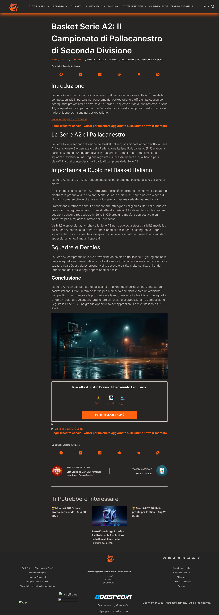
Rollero (98, 403)
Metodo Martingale (37, 572)
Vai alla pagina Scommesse (69, 119)
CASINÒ (109, 576)
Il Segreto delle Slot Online (38, 581)
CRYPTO (109, 579)
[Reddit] (119, 74)
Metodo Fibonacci (37, 577)
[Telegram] (138, 74)
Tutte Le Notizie (133, 6)
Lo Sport (75, 6)
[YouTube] (179, 558)
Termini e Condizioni (181, 581)
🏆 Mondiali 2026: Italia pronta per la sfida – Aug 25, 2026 (149, 512)
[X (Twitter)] (80, 74)
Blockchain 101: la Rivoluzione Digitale (37, 586)
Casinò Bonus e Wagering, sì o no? (37, 568)
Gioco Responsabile (181, 568)
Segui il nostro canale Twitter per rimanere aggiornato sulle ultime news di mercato (109, 126)
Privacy (181, 586)
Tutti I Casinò (37, 6)
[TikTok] (174, 558)
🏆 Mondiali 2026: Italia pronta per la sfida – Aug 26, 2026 (69, 512)
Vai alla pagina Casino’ (69, 428)
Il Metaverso (94, 6)
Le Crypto (57, 6)
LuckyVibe (111, 403)
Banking (113, 6)
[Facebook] (61, 74)
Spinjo (122, 404)
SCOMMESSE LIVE (158, 6)
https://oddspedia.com (112, 611)
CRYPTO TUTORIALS (182, 6)
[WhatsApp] (158, 74)
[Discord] (193, 558)
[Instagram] (169, 558)
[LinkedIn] (100, 74)
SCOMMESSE (109, 582)
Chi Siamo (181, 577)
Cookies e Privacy (181, 572)
